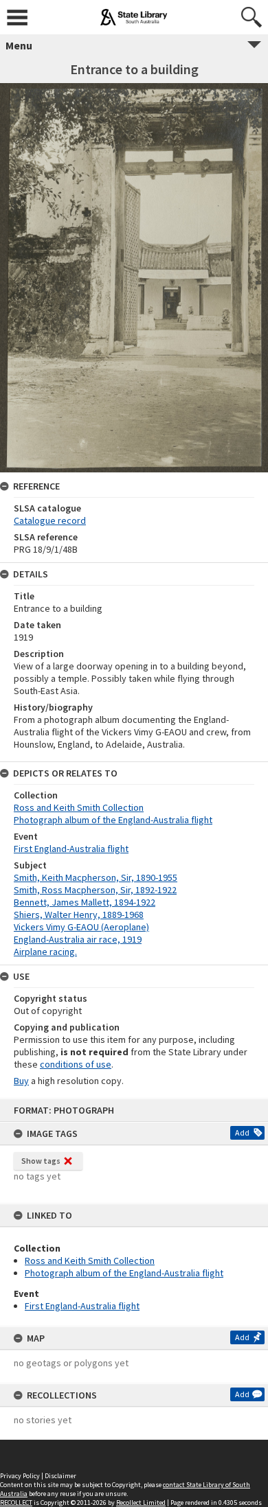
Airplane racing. (45, 951)
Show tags (40, 1160)
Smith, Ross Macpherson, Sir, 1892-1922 (95, 890)
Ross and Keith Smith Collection (90, 1260)
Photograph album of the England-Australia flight (124, 1273)
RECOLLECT (16, 1502)
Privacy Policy (20, 1475)
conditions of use (75, 1064)
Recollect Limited (141, 1502)
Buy (21, 1080)
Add (242, 1132)
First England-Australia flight (82, 1306)
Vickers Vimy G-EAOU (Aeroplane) (81, 927)
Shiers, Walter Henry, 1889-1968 (79, 914)
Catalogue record (50, 520)
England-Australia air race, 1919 (78, 939)
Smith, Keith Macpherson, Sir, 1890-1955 (95, 877)
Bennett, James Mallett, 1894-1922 (84, 902)
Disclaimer (60, 1475)
